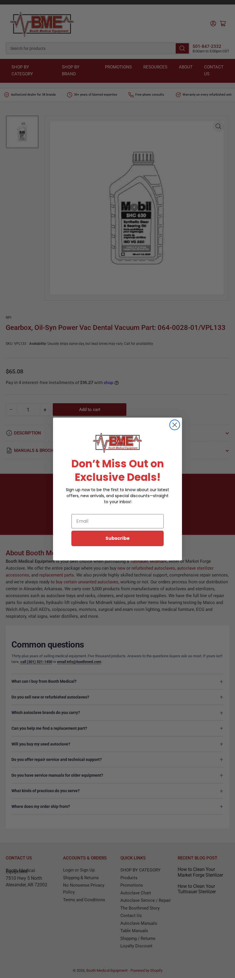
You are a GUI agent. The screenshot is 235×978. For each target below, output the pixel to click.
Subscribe (117, 538)
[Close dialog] (175, 425)
